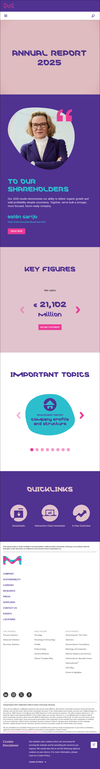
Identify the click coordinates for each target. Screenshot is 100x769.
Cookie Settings (36, 762)
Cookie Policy (43, 755)
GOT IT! (94, 744)
